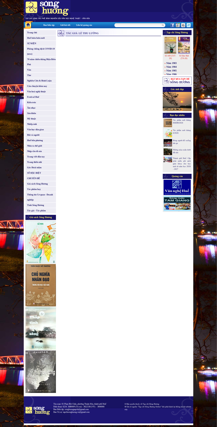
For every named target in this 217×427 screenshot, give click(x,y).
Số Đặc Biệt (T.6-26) (184, 57)
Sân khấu (31, 113)
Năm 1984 (171, 67)
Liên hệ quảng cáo (84, 25)
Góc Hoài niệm (34, 167)
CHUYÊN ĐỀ (33, 178)
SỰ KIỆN (31, 43)
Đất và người (33, 135)
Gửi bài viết (65, 25)
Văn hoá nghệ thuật (36, 91)
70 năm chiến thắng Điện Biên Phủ (41, 62)
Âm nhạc (31, 107)
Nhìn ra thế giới (34, 145)
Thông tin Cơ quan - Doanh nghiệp (40, 197)
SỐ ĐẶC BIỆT (34, 173)
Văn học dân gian (35, 129)
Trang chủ (32, 32)
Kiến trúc (31, 102)
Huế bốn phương (35, 140)
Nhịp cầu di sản (34, 151)
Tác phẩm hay (34, 189)
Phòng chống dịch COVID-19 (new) (41, 51)
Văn (29, 70)
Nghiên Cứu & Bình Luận (39, 80)
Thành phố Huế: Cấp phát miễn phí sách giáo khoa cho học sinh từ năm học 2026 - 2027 (182, 163)
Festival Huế (33, 97)
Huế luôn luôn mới (36, 38)
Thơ (29, 75)
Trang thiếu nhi (34, 162)
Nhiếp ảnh (32, 124)
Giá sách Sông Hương (37, 183)
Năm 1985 (171, 70)
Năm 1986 (171, 74)
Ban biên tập (49, 25)
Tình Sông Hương (35, 205)
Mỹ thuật (31, 118)
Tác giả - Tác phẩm (36, 210)
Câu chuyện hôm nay (37, 86)
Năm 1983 (171, 63)
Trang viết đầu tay (36, 156)
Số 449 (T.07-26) (170, 57)
